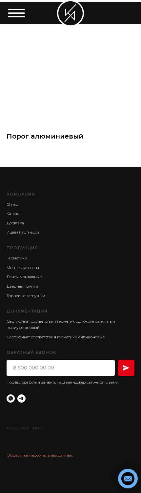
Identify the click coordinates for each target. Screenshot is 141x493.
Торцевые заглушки (26, 295)
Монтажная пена (23, 267)
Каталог (14, 213)
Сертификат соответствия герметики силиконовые (56, 336)
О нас (12, 204)
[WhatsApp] (11, 398)
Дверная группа (22, 286)
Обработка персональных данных (40, 455)
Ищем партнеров (23, 232)
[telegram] (21, 398)
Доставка (15, 222)
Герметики (17, 258)
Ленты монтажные (24, 276)
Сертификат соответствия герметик (41, 321)
